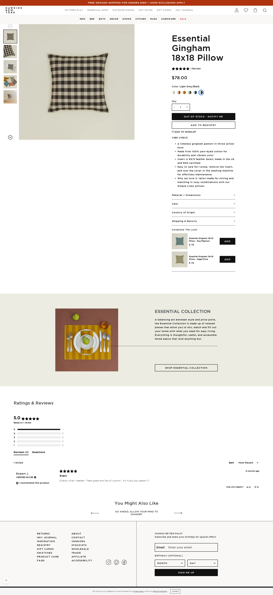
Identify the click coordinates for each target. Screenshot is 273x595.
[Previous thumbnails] (10, 26)
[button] (186, 69)
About (76, 533)
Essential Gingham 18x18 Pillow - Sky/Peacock (201, 239)
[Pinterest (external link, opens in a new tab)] (116, 562)
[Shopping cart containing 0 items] (255, 10)
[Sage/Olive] (189, 92)
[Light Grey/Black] (201, 92)
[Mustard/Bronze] (184, 92)
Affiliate (79, 556)
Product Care (48, 556)
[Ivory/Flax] (173, 92)
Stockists (79, 545)
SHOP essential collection (186, 368)
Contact (78, 537)
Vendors (78, 541)
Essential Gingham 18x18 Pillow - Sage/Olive (201, 257)
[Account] (236, 10)
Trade (76, 552)
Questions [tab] (38, 453)
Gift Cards (45, 549)
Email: (160, 547)
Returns (43, 533)
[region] (203, 250)
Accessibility (82, 560)
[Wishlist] (246, 10)
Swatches (44, 552)
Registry (44, 545)
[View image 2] (10, 52)
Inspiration (46, 541)
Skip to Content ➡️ (12, 11)
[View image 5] (10, 97)
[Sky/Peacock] (195, 92)
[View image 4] (10, 82)
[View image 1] (10, 37)
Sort (232, 462)
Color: (175, 86)
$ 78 (191, 244)
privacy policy (139, 591)
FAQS (41, 560)
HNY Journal (47, 537)
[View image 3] (10, 67)
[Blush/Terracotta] (178, 92)
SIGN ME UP (186, 572)
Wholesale (80, 549)
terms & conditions (160, 591)
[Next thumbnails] (10, 137)
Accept (175, 591)
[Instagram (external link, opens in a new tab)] (108, 562)
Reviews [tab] (21, 453)
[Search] (264, 10)
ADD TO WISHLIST (185, 132)
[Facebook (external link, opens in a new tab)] (124, 562)
